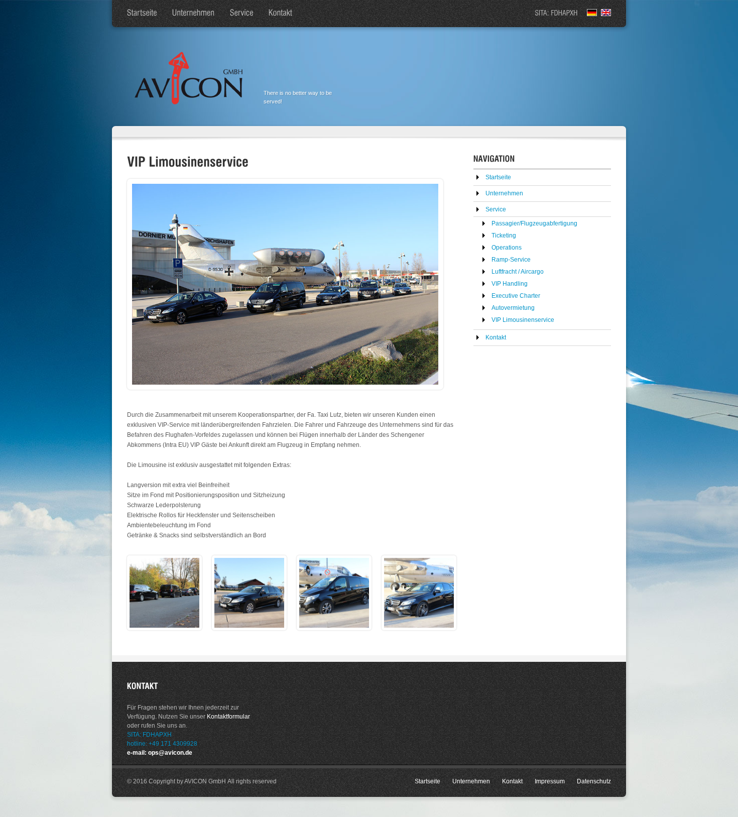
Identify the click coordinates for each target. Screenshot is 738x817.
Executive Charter (515, 295)
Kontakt (495, 337)
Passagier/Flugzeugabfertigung (534, 223)
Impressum (550, 781)
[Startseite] (142, 13)
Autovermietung (513, 307)
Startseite (498, 177)
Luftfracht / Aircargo (517, 271)
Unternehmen (504, 193)
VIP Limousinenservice (522, 319)
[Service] (242, 13)
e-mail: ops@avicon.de (159, 752)
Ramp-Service (511, 259)
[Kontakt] (281, 13)
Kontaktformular (228, 716)
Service (495, 209)
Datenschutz (594, 781)
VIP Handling (509, 283)
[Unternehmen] (193, 13)
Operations (506, 247)
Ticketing (503, 235)
